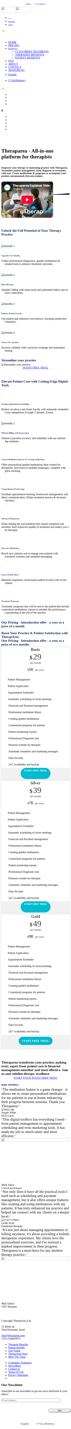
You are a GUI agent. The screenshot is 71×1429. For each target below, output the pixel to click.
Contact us (14, 1368)
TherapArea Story (18, 1353)
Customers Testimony (20, 1362)
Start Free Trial (35, 770)
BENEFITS (12, 49)
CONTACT (15, 67)
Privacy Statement (18, 1375)
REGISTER (11, 22)
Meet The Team (17, 1356)
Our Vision (14, 1350)
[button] (35, 367)
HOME (12, 42)
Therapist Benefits (18, 1344)
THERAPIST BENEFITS (29, 54)
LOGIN (10, 25)
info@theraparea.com (13, 1335)
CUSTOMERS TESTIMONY (32, 51)
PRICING (13, 45)
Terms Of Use (16, 1372)
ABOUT (13, 63)
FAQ (11, 60)
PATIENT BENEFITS (27, 57)
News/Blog (14, 1365)
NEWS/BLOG (16, 70)
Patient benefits (16, 1347)
